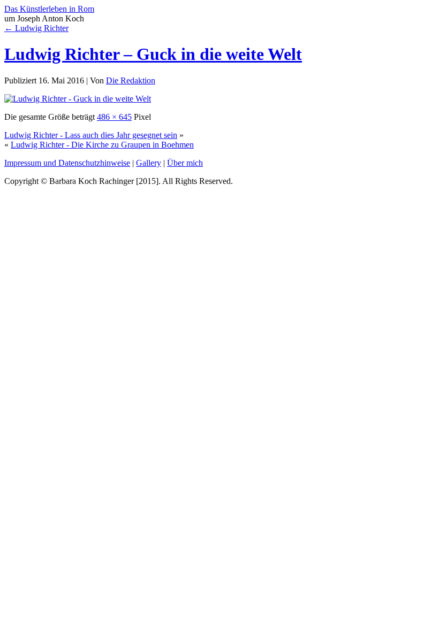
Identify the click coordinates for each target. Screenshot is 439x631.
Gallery (148, 162)
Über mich (185, 162)
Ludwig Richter (36, 28)
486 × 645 (114, 116)
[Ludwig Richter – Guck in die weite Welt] (77, 98)
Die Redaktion (130, 80)
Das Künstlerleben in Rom (49, 8)
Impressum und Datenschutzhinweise (67, 162)
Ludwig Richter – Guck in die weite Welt (153, 54)
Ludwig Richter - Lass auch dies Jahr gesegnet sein (90, 135)
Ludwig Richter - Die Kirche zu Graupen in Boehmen (102, 144)
